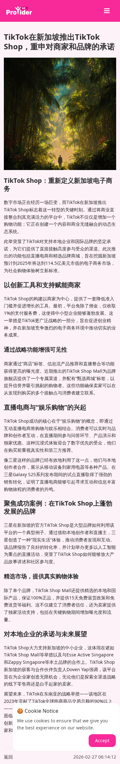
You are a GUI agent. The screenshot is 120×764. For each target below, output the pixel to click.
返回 (8, 757)
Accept (102, 740)
